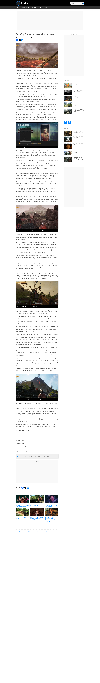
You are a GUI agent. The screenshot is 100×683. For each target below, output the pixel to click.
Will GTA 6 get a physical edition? (78, 151)
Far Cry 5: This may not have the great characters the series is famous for (36, 519)
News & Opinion (25, 7)
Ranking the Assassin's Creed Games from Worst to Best (79, 110)
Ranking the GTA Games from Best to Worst (78, 97)
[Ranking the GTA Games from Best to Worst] (68, 98)
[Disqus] (37, 553)
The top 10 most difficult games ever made (79, 84)
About (40, 7)
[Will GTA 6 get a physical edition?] (68, 153)
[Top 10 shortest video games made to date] (68, 92)
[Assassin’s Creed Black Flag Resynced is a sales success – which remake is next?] (68, 159)
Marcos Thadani (21, 37)
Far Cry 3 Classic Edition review (21, 518)
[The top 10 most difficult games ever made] (68, 85)
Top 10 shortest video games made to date (78, 91)
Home (17, 7)
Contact (46, 7)
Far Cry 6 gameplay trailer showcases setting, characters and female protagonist (51, 519)
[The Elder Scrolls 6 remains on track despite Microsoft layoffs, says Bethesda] (68, 133)
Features (34, 7)
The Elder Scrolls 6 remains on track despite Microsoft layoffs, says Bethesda (79, 133)
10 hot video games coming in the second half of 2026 (79, 146)
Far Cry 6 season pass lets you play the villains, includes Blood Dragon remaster (22, 505)
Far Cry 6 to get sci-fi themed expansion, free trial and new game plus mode (51, 505)
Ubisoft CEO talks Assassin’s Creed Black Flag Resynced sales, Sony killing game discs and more (79, 140)
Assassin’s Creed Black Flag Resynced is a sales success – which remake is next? (79, 159)
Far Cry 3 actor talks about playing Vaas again (36, 504)
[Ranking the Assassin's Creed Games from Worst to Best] (68, 111)
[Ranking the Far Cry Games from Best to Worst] (68, 104)
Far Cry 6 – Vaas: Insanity (22, 430)
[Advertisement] (50, 20)
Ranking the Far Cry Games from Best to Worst (78, 104)
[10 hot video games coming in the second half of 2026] (68, 146)
